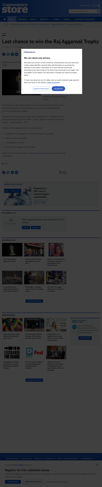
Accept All (58, 89)
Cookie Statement (53, 82)
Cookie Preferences (41, 89)
